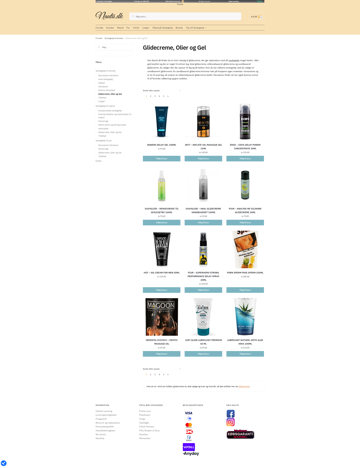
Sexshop (100, 438)
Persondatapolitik (105, 426)
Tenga (142, 418)
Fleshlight (144, 422)
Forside (99, 38)
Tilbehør (102, 97)
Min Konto (101, 434)
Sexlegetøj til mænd (105, 106)
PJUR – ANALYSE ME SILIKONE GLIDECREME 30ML (245, 210)
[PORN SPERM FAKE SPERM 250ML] (245, 249)
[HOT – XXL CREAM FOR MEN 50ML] (161, 249)
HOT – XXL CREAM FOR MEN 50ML (162, 272)
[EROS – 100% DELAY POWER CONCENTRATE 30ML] (245, 121)
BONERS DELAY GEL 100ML (161, 144)
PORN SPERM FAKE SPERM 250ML (245, 272)
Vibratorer (103, 86)
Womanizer (145, 438)
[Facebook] (245, 414)
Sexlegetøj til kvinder (114, 38)
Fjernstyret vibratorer (108, 75)
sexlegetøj (234, 60)
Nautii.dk (109, 16)
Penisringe (103, 121)
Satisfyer (143, 434)
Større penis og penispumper (112, 124)
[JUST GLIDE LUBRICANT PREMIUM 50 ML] (203, 317)
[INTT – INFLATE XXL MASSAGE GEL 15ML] (203, 121)
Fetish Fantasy (146, 426)
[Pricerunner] (245, 434)
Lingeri (101, 101)
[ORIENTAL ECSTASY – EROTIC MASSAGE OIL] (161, 317)
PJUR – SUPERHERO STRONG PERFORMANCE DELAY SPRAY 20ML (203, 276)
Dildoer (101, 83)
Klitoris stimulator (106, 90)
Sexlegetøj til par (104, 140)
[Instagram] (245, 422)
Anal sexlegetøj (105, 79)
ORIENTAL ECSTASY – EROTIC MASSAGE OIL (162, 342)
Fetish (98, 161)
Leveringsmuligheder (106, 414)
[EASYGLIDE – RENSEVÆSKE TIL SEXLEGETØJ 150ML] (161, 185)
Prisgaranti (101, 418)
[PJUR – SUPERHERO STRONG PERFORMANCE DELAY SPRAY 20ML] (203, 249)
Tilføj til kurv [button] (161, 158)
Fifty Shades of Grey (149, 430)
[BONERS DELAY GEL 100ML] (161, 121)
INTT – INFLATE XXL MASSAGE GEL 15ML (203, 146)
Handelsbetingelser (105, 430)
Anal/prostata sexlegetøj (110, 110)
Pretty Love (145, 411)
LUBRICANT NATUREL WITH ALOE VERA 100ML (245, 342)
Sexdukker (103, 128)
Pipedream (144, 414)
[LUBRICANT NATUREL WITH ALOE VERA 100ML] (245, 317)
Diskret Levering (104, 411)
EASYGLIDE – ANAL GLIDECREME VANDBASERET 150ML (203, 210)
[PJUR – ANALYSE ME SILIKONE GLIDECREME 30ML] (245, 185)
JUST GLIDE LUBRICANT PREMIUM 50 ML (203, 342)
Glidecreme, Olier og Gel (110, 94)
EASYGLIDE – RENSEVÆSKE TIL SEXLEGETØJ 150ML (162, 210)
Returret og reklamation (108, 422)
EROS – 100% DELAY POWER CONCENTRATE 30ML (245, 146)
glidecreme (244, 386)
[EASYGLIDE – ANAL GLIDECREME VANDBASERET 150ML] (203, 185)
